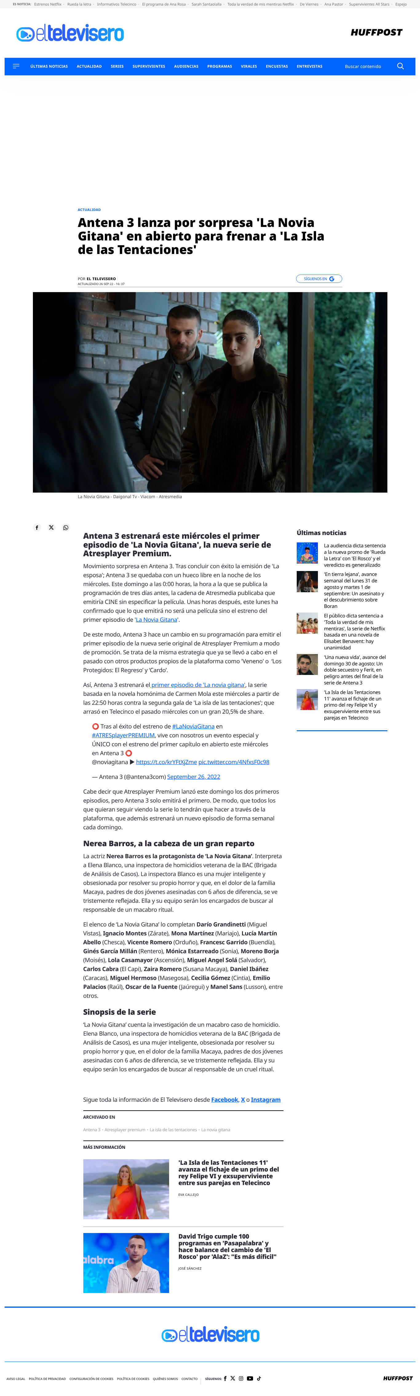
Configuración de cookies (91, 1379)
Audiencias (186, 66)
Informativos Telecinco (117, 4)
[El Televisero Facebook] (225, 1379)
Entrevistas (310, 66)
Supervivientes (149, 66)
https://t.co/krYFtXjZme (166, 762)
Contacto (189, 1379)
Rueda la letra (79, 4)
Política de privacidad (47, 1379)
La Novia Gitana (156, 620)
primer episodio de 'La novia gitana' (197, 685)
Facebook (224, 1100)
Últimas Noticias (49, 66)
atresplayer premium (125, 1130)
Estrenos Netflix (48, 4)
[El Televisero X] (232, 1379)
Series (117, 66)
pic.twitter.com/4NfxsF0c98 (233, 762)
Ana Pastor (334, 4)
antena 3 (92, 1130)
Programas (220, 66)
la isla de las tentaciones (173, 1130)
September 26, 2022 (193, 777)
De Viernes (309, 4)
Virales (249, 66)
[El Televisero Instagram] (241, 1379)
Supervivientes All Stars (369, 4)
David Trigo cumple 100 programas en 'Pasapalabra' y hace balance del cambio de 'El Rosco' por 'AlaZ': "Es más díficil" (227, 1246)
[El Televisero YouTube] (250, 1379)
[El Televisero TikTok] (259, 1379)
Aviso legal (15, 1379)
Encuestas (277, 66)
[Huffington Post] (377, 33)
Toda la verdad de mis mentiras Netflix (261, 4)
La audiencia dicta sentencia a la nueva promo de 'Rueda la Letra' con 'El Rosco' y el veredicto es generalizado (355, 555)
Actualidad (89, 66)
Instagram (266, 1100)
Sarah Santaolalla (207, 4)
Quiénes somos (165, 1379)
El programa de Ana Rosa (164, 4)
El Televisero (101, 279)
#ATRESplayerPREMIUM (123, 735)
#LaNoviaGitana (193, 726)
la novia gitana (215, 1130)
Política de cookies (133, 1379)
